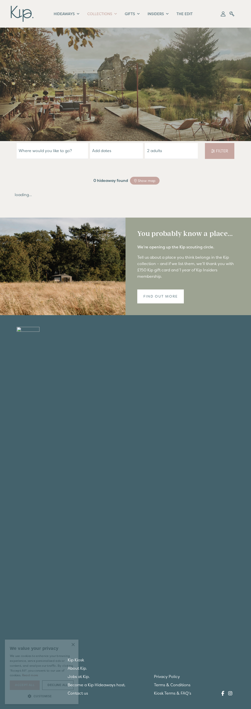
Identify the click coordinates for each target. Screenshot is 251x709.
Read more (30, 675)
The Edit (184, 13)
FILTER (221, 150)
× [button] (73, 645)
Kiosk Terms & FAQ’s (172, 693)
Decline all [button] (57, 685)
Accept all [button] (24, 685)
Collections (99, 13)
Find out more (160, 296)
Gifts (130, 13)
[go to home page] (22, 13)
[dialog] (41, 672)
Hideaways (64, 13)
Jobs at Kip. (79, 676)
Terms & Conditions (172, 684)
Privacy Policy (167, 676)
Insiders (156, 13)
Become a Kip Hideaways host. (97, 684)
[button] (223, 13)
